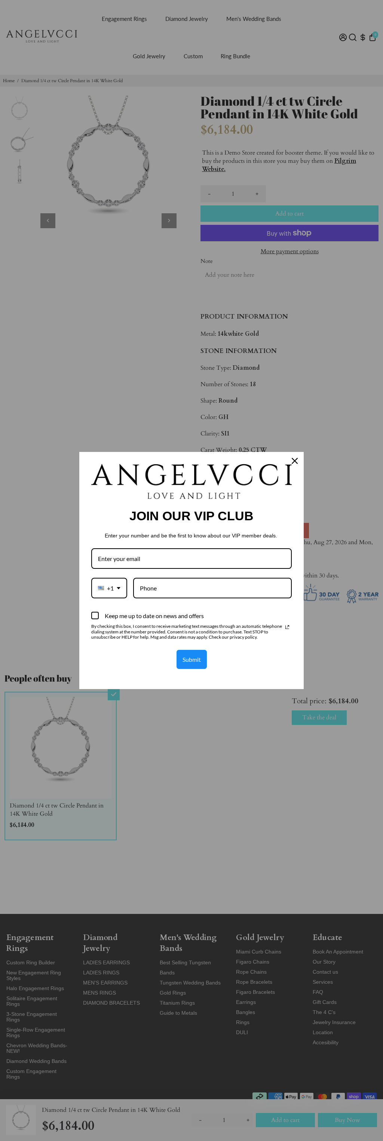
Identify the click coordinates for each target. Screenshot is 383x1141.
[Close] (295, 461)
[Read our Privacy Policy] (287, 627)
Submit (192, 659)
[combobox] (109, 588)
